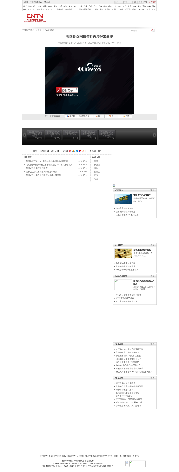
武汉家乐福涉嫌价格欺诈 (126, 301)
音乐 (60, 6)
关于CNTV (62, 456)
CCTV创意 (118, 456)
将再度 (97, 172)
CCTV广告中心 (106, 456)
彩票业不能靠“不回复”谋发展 (128, 356)
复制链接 (44, 151)
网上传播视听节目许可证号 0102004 (55, 466)
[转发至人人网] (76, 151)
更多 (152, 190)
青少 (70, 6)
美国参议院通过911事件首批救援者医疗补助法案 (47, 161)
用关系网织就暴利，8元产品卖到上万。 (143, 254)
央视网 (25, 2)
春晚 (50, 6)
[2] (51, 116)
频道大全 (31, 9)
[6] (55, 116)
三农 (114, 6)
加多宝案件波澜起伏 (124, 208)
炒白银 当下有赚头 (124, 396)
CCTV (141, 9)
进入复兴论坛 (94, 43)
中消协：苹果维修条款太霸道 (128, 295)
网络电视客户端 (85, 9)
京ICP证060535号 (75, 463)
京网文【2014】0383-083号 (93, 463)
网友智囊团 (127, 456)
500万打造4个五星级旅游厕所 (129, 399)
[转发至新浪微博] (82, 151)
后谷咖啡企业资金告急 (125, 212)
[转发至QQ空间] (73, 151)
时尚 (110, 6)
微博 (129, 6)
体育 (40, 6)
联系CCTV (53, 456)
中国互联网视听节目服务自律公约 (100, 466)
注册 (141, 2)
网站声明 (88, 456)
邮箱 (149, 6)
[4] (53, 116)
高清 (96, 9)
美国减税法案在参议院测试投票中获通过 (43, 175)
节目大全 (49, 9)
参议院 (97, 165)
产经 (90, 6)
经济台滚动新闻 (49, 30)
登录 (135, 2)
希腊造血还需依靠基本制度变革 (129, 368)
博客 (134, 6)
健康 (105, 6)
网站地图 (46, 2)
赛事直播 (68, 9)
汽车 (95, 6)
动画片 (121, 9)
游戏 (154, 6)
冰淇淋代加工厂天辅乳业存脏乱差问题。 (144, 288)
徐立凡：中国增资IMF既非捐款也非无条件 (134, 372)
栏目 (153, 9)
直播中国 (60, 9)
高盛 (96, 179)
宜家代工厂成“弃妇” (142, 195)
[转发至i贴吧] (79, 151)
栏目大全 (40, 9)
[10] (59, 116)
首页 (25, 6)
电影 (101, 9)
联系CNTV (72, 456)
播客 (134, 9)
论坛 (139, 6)
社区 (124, 6)
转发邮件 (54, 151)
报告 (96, 168)
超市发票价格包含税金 (125, 383)
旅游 (100, 6)
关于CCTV (44, 456)
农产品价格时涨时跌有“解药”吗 (129, 349)
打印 (35, 151)
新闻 (30, 6)
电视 (25, 9)
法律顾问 (96, 456)
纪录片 (114, 9)
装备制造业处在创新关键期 (127, 352)
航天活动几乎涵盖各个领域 (127, 393)
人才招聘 (80, 456)
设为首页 (152, 2)
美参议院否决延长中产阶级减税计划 (41, 172)
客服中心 (136, 456)
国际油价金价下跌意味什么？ (128, 359)
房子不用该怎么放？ (124, 389)
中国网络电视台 (36, 2)
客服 (146, 2)
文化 (75, 6)
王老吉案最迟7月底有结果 (127, 215)
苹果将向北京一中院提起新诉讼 (129, 386)
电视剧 (107, 9)
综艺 (45, 6)
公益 (85, 6)
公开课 (127, 9)
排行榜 (72, 116)
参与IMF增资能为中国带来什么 (129, 365)
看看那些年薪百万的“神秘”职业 (129, 402)
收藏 (127, 116)
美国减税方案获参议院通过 (37, 168)
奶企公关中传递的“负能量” (127, 362)
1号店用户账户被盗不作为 (127, 269)
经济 (35, 6)
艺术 (80, 6)
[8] (57, 116)
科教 (65, 6)
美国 (96, 161)
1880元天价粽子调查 (125, 298)
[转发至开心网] (70, 151)
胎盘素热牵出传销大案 (125, 263)
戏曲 (55, 6)
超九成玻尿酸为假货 (142, 250)
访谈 (144, 6)
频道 (148, 9)
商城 (119, 6)
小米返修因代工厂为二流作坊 (128, 406)
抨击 (96, 175)
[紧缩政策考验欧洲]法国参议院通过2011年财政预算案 (49, 165)
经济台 (38, 30)
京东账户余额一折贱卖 (125, 266)
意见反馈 (85, 116)
